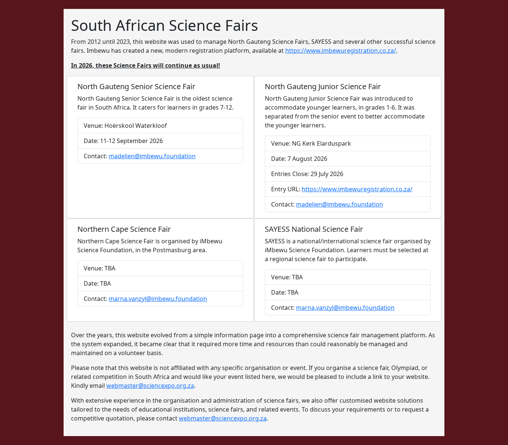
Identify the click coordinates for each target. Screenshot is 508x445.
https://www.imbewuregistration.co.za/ (340, 50)
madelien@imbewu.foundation (152, 156)
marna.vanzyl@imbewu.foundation (158, 299)
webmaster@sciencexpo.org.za (150, 385)
